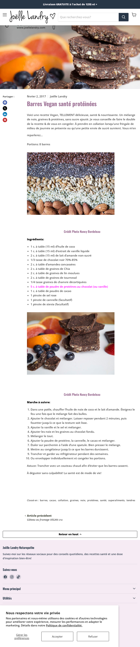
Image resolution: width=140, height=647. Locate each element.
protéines (92, 500)
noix (82, 500)
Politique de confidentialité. (64, 625)
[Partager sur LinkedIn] (5, 114)
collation (63, 500)
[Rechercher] (124, 17)
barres (43, 500)
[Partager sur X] (5, 108)
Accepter (57, 636)
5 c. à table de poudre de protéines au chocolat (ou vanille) (69, 286)
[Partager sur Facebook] (5, 102)
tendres (131, 500)
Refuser (93, 636)
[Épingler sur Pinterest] (5, 120)
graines (74, 500)
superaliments (116, 500)
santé (103, 500)
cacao (52, 500)
